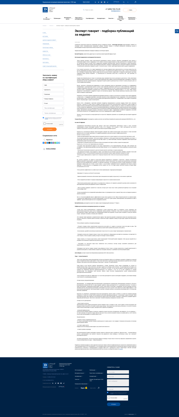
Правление (46, 44)
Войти (130, 10)
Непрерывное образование (81, 383)
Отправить (49, 129)
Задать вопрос (86, 2)
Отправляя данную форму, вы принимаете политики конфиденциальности (53, 118)
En (127, 2)
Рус (123, 2)
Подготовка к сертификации (96, 373)
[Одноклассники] (45, 143)
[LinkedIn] (51, 143)
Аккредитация (93, 376)
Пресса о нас (46, 55)
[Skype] (57, 143)
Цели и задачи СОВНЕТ (49, 40)
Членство (77, 379)
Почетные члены (48, 47)
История (45, 36)
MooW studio (131, 414)
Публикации (92, 370)
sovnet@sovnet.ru (115, 11)
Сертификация (78, 376)
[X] (49, 143)
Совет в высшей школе (49, 66)
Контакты (46, 58)
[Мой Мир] (47, 143)
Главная (44, 25)
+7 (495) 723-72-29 (113, 9)
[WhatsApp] (55, 143)
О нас (44, 32)
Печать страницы (51, 148)
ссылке (121, 349)
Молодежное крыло (79, 373)
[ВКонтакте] (43, 143)
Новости (51, 25)
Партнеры (46, 62)
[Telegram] (59, 143)
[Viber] (53, 143)
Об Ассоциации (78, 370)
